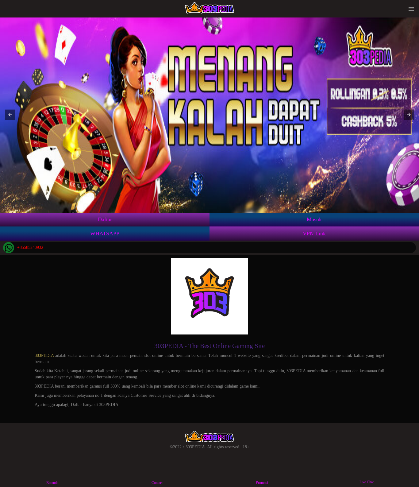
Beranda (52, 483)
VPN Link (314, 233)
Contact (157, 483)
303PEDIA (44, 355)
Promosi (262, 483)
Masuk (314, 219)
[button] (10, 115)
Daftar (105, 219)
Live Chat (366, 482)
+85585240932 (30, 247)
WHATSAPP (104, 233)
